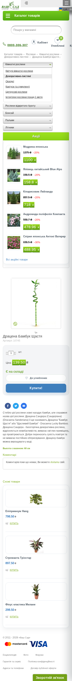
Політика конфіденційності (41, 661)
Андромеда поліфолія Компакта (44, 214)
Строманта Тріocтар (18, 557)
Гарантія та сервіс (12, 661)
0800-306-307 (17, 45)
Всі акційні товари (17, 259)
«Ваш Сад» (24, 637)
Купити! (36, 388)
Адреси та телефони (13, 668)
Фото (25, 655)
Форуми (39, 655)
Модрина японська (35, 146)
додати (54, 462)
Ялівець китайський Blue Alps (42, 169)
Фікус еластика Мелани (20, 604)
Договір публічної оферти (43, 668)
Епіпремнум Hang (16, 511)
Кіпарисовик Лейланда (38, 191)
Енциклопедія (9, 655)
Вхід (26, 3)
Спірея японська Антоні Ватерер (44, 236)
